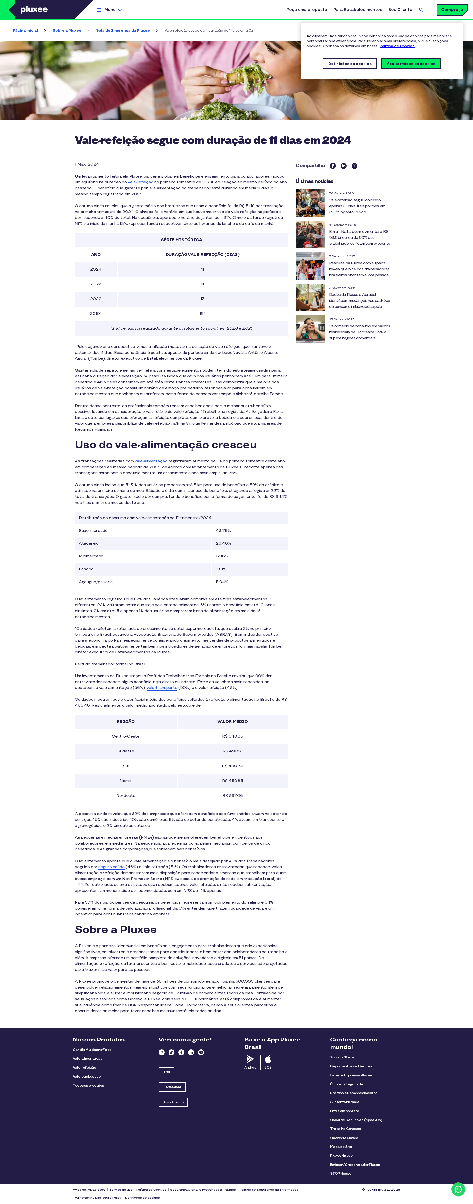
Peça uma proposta (307, 9)
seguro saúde (111, 867)
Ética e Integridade (346, 1084)
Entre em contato (344, 1111)
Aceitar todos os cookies (411, 64)
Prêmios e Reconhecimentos (353, 1093)
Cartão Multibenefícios (92, 1050)
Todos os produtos (88, 1085)
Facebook (181, 1052)
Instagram (162, 1052)
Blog (166, 1072)
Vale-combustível (87, 1076)
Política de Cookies (151, 1190)
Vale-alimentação (87, 1059)
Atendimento (173, 1102)
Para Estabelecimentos (357, 9)
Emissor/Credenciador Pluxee (355, 1165)
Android (250, 1067)
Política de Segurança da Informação (269, 1190)
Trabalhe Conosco (345, 1129)
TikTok (171, 1052)
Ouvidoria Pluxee (344, 1138)
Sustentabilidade (344, 1102)
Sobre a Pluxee (67, 30)
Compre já (452, 9)
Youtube (201, 1052)
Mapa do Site (341, 1147)
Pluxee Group (341, 1156)
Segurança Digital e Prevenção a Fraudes (203, 1190)
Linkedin (191, 1052)
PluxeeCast (172, 1087)
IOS (268, 1067)
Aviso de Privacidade (89, 1190)
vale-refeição (140, 182)
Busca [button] (421, 9)
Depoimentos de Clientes (351, 1066)
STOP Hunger (341, 1173)
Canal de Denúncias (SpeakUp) (356, 1120)
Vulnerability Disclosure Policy (98, 1198)
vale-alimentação (151, 461)
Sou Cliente (400, 9)
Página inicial (25, 30)
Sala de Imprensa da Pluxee (123, 30)
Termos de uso (121, 1190)
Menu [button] (110, 9)
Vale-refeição (84, 1067)
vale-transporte (162, 687)
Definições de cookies (142, 1198)
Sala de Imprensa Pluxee (351, 1075)
